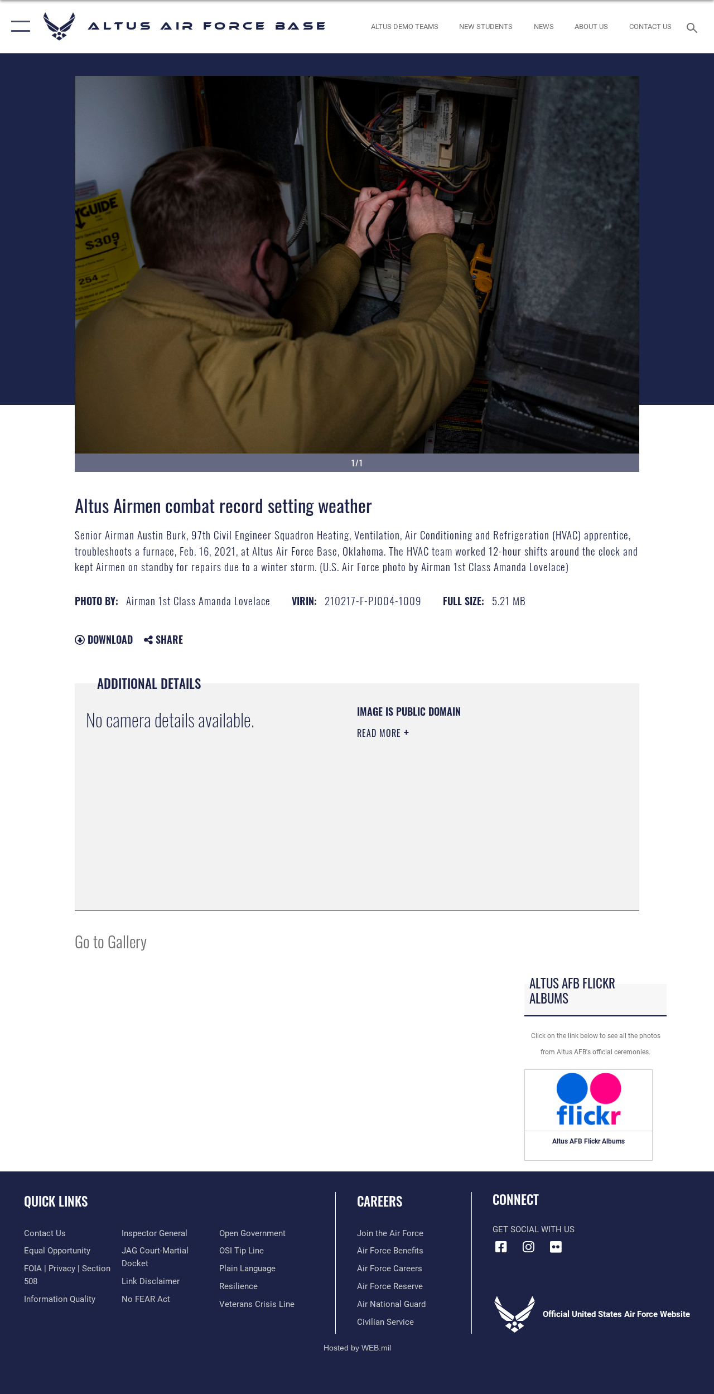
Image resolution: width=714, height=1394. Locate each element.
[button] (18, 26)
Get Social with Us (534, 1229)
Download (109, 639)
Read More (380, 733)
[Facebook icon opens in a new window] (501, 1246)
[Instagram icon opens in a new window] (528, 1246)
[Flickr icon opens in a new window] (555, 1246)
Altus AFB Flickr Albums (588, 1141)
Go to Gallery (111, 941)
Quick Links (56, 1201)
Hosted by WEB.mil (357, 1347)
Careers (379, 1201)
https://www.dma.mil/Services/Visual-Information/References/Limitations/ (457, 827)
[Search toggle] (693, 26)
